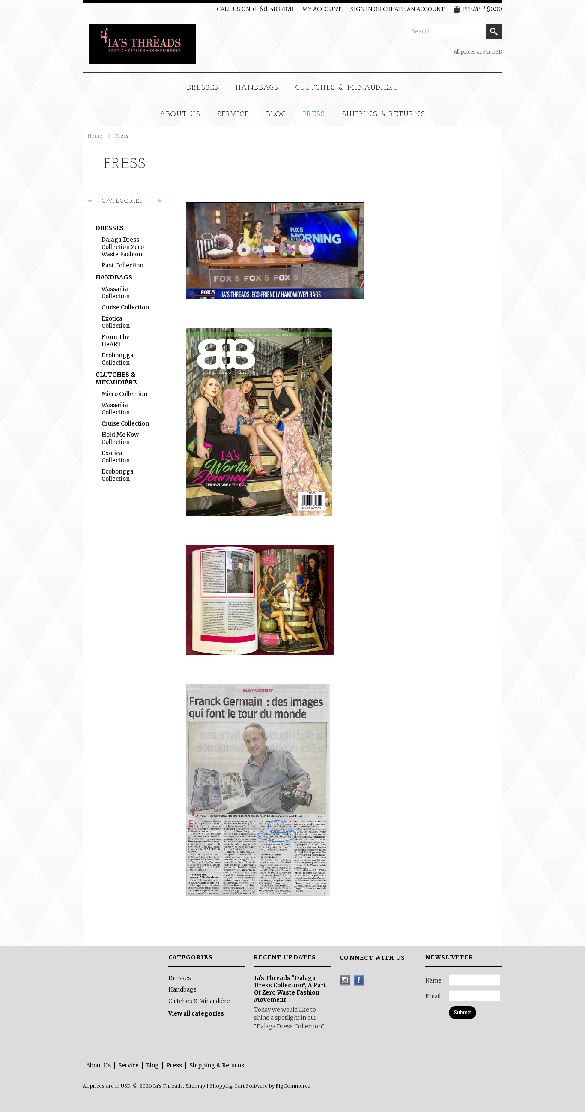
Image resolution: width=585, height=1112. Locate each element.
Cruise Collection (125, 307)
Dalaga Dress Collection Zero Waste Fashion (122, 247)
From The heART (115, 340)
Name (433, 980)
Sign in (361, 9)
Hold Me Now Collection (120, 438)
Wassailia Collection (115, 292)
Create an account (414, 9)
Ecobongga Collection (117, 359)
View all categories (196, 1013)
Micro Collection (124, 394)
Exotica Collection (115, 322)
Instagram (345, 980)
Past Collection (122, 265)
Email (433, 996)
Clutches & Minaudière (346, 87)
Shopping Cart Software (239, 1086)
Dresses (203, 87)
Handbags (257, 87)
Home (95, 136)
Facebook (359, 980)
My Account (321, 9)
